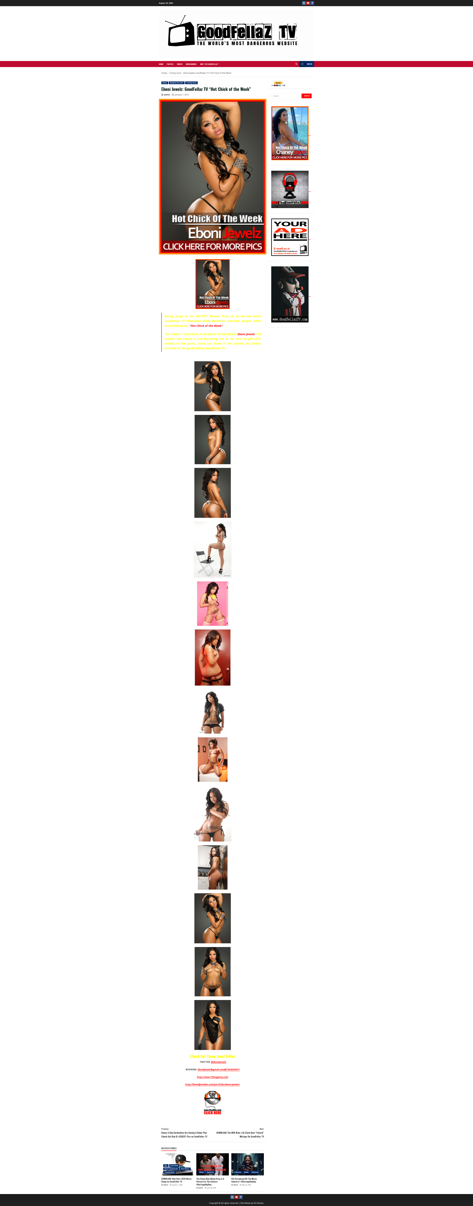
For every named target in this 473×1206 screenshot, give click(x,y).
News (165, 83)
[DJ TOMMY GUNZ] (308, 3)
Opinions (210, 1172)
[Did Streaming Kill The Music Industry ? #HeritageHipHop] (247, 1164)
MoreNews (245, 1203)
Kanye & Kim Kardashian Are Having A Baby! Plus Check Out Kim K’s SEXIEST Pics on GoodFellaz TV (184, 1132)
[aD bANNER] (291, 238)
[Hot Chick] (291, 134)
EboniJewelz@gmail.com (211, 1069)
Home (161, 64)
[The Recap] (291, 190)
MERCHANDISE (191, 64)
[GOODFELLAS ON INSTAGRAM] (304, 3)
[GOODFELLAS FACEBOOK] (312, 3)
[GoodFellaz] (291, 295)
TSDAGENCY (232, 1069)
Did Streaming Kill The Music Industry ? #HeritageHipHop (244, 1180)
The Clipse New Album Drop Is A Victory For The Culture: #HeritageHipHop (210, 1181)
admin (167, 94)
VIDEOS (179, 64)
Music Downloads (171, 1169)
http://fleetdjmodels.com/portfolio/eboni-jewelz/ (212, 1084)
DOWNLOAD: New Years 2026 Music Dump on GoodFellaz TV (176, 1180)
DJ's (165, 1165)
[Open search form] (296, 64)
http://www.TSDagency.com (212, 1076)
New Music (185, 1169)
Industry (237, 1172)
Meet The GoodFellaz (209, 64)
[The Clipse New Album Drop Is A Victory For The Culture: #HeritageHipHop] (212, 1164)
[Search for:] (286, 96)
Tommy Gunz (191, 83)
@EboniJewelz (218, 1061)
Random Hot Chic (176, 83)
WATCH (309, 64)
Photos (170, 64)
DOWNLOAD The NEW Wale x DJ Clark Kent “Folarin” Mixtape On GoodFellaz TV (240, 1132)
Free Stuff (174, 1165)
